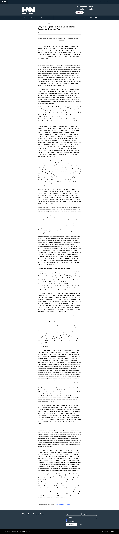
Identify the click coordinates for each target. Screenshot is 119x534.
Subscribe (79, 12)
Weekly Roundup (71, 521)
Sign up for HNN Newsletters (25, 531)
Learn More (80, 524)
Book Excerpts (34, 17)
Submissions (49, 17)
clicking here (61, 40)
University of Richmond (113, 1)
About (42, 17)
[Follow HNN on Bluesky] (96, 17)
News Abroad (40, 23)
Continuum (70, 519)
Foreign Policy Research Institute (62, 504)
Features (26, 17)
